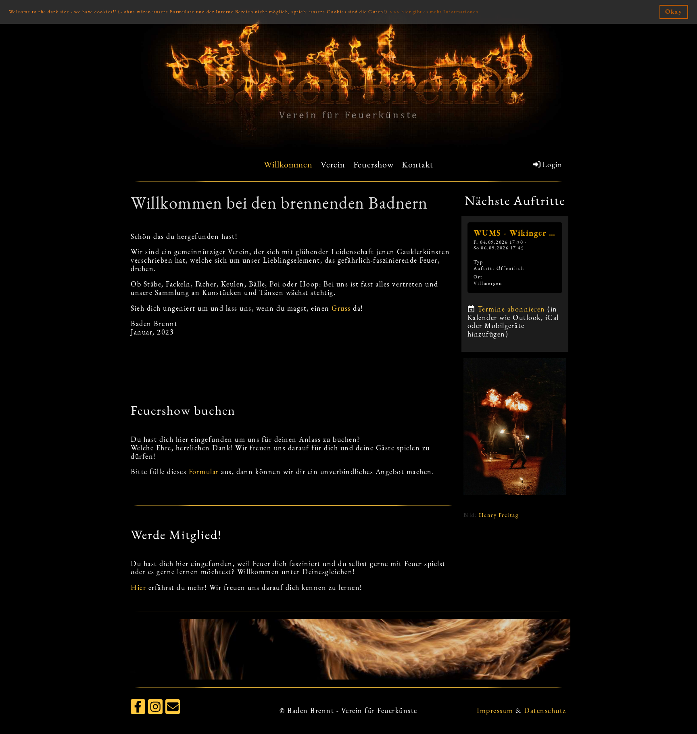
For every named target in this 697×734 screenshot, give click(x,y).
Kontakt (417, 164)
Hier (138, 587)
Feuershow (373, 164)
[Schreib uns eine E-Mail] (172, 708)
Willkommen (288, 164)
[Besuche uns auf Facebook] (138, 708)
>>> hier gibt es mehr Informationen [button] (434, 11)
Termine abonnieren (511, 309)
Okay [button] (673, 11)
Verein (333, 164)
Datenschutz (545, 710)
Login (553, 164)
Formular (204, 471)
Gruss (341, 308)
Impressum (495, 710)
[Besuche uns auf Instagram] (155, 708)
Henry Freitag (499, 515)
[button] (514, 257)
